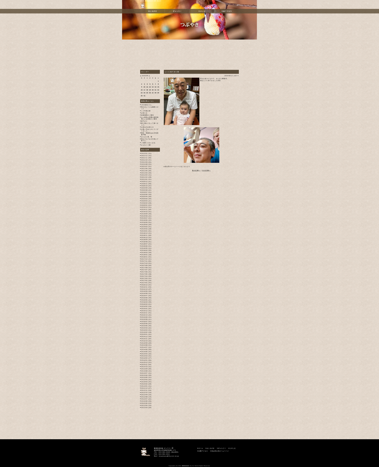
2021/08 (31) (146, 164)
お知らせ (144, 113)
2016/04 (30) (146, 302)
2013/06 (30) (146, 375)
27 (153, 92)
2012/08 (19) (146, 397)
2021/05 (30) (146, 171)
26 (150, 92)
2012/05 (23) (146, 403)
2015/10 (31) (146, 315)
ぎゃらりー (222, 448)
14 (155, 87)
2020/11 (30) (146, 183)
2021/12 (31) (146, 155)
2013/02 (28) (146, 384)
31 (144, 95)
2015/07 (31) (146, 321)
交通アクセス (203, 451)
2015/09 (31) (146, 317)
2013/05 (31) (146, 377)
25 (147, 92)
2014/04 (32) (146, 354)
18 (147, 89)
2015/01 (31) (146, 334)
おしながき (211, 448)
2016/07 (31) (146, 295)
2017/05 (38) (146, 274)
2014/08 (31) (146, 345)
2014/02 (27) (146, 358)
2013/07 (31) (146, 373)
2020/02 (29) (146, 203)
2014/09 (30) (146, 343)
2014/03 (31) (146, 356)
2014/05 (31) (146, 351)
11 (147, 87)
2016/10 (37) (146, 289)
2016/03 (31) (146, 304)
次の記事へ (206, 170)
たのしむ (233, 448)
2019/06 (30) (146, 220)
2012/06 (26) (146, 401)
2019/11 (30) (146, 209)
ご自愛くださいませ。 (149, 143)
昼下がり (144, 121)
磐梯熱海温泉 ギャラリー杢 (189, 465)
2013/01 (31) (146, 386)
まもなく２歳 (146, 145)
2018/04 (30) (146, 250)
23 (142, 92)
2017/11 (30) (146, 261)
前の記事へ (196, 170)
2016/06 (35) (146, 298)
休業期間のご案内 (147, 115)
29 (158, 92)
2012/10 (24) (146, 392)
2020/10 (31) (146, 186)
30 (142, 95)
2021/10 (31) (146, 160)
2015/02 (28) (146, 332)
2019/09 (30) (146, 214)
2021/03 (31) (146, 175)
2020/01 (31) (146, 205)
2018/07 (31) (146, 244)
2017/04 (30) (146, 276)
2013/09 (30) (146, 369)
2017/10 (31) (146, 263)
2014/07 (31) (146, 347)
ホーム (200, 448)
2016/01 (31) (146, 308)
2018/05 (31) (146, 248)
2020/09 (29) (146, 188)
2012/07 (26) (146, 399)
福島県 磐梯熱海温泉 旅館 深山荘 (150, 1)
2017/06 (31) (146, 272)
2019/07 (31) (146, 218)
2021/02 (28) (146, 177)
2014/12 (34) (146, 336)
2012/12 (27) (146, 388)
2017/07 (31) (146, 269)
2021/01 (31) (146, 179)
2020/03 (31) (146, 201)
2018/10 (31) (146, 237)
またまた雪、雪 (146, 137)
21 (155, 89)
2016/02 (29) (146, 306)
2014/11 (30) (146, 338)
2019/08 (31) (146, 216)
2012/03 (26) (146, 407)
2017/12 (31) (146, 259)
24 (144, 92)
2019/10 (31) (146, 211)
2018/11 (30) (146, 235)
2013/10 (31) (146, 366)
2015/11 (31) (146, 313)
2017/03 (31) (146, 278)
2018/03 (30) (146, 252)
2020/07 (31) (146, 192)
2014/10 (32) (146, 341)
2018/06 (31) (146, 246)
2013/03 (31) (146, 382)
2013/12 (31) (146, 362)
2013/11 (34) (146, 364)
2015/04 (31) (146, 328)
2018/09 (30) (146, 239)
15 (158, 87)
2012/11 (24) (146, 390)
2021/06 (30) (146, 168)
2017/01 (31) (146, 282)
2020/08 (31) (146, 190)
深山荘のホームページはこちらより (177, 166)
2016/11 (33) (146, 287)
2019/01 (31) (146, 231)
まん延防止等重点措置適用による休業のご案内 (150, 118)
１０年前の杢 (146, 111)
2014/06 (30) (146, 349)
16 (142, 89)
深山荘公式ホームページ (220, 451)
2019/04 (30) (146, 224)
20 (153, 89)
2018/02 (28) (146, 254)
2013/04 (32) (146, 379)
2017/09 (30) (146, 265)
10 (144, 87)
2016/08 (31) (146, 293)
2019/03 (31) (146, 227)
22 (158, 89)
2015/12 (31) (146, 310)
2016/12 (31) (146, 285)
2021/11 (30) (146, 158)
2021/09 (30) (146, 162)
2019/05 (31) (146, 222)
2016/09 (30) (146, 291)
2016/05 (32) (146, 300)
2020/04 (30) (146, 198)
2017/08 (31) (146, 267)
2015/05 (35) (146, 326)
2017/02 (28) (146, 280)
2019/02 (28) (146, 229)
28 (155, 92)
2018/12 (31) (146, 233)
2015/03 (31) (146, 330)
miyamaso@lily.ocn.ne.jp (169, 456)
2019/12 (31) (146, 207)
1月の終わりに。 (147, 105)
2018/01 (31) (146, 257)
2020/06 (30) (146, 194)
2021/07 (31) (146, 166)
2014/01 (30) (146, 360)
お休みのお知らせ (147, 127)
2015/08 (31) (146, 319)
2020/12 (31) (146, 181)
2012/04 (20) (146, 405)
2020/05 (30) (146, 196)
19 (150, 89)
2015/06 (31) (146, 323)
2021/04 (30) (146, 173)
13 (153, 87)
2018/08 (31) (146, 242)
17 (144, 89)
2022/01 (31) (146, 153)
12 (150, 87)
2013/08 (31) (146, 371)
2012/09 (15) (146, 394)
